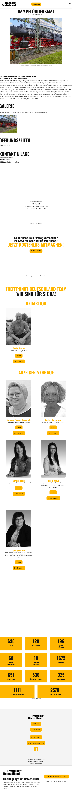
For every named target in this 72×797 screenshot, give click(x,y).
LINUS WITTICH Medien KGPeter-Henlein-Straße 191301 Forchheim (36, 761)
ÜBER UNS (36, 724)
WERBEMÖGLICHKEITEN (36, 743)
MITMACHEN (36, 4)
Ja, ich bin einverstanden (57, 776)
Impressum (15, 793)
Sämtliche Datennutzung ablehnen (56, 782)
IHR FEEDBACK (36, 737)
